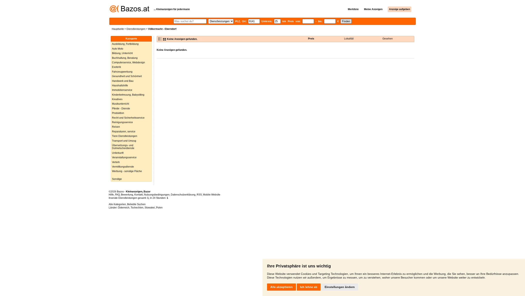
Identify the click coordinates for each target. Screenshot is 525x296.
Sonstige (117, 179)
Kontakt (138, 194)
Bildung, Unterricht (122, 53)
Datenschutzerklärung (183, 194)
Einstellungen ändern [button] (340, 287)
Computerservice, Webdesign (128, 62)
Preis (311, 38)
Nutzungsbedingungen (157, 194)
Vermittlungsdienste (123, 166)
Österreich (123, 207)
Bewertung (127, 194)
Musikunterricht (120, 103)
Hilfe (111, 194)
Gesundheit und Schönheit (127, 76)
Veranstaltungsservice (124, 157)
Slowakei (150, 207)
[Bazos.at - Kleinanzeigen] (129, 11)
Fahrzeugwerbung (122, 71)
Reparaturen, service (123, 131)
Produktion (118, 113)
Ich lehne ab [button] (308, 287)
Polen (159, 207)
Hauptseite (118, 29)
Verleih (116, 162)
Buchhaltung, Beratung (125, 58)
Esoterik (116, 67)
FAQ (117, 194)
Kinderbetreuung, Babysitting (128, 94)
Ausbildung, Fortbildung (125, 44)
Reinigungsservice (122, 122)
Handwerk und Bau (123, 81)
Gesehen (387, 38)
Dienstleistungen (136, 29)
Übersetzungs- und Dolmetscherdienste (123, 147)
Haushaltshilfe (120, 85)
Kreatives (117, 99)
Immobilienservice (122, 90)
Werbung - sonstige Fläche (127, 171)
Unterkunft (117, 152)
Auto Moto (117, 48)
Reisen (116, 126)
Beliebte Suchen (136, 204)
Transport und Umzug (124, 140)
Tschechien (137, 207)
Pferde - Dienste (121, 108)
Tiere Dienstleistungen (124, 136)
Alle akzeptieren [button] (281, 287)
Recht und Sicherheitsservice (128, 117)
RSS (199, 194)
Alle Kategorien (117, 204)
